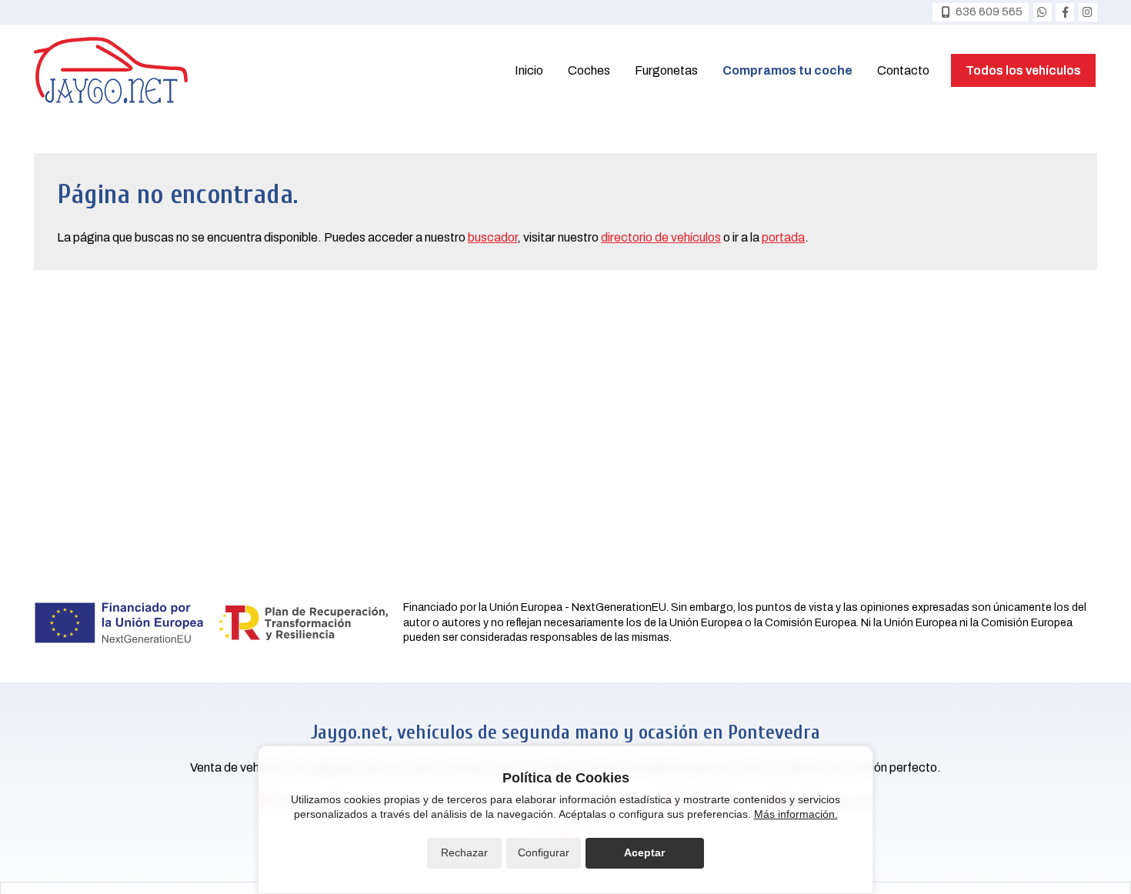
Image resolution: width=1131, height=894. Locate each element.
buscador (492, 237)
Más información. (796, 814)
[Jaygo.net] (111, 70)
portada (783, 237)
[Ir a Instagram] (1088, 12)
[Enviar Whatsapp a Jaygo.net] (1042, 12)
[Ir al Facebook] (1065, 12)
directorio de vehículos (661, 237)
